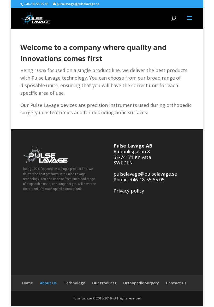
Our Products (104, 282)
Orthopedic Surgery (141, 282)
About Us (48, 282)
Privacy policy (129, 191)
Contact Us (176, 282)
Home (27, 282)
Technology (74, 282)
